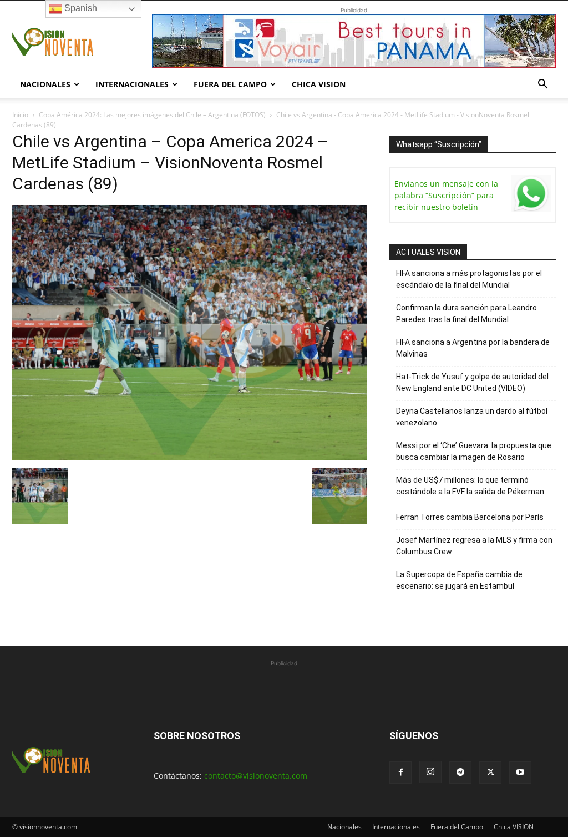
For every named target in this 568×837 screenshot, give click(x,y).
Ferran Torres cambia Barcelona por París (470, 517)
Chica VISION (319, 84)
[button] (542, 85)
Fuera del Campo (230, 84)
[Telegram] (460, 772)
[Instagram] (430, 772)
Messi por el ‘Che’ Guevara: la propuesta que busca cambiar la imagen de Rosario (473, 451)
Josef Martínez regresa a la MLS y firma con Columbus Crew (474, 545)
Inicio (20, 114)
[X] (490, 772)
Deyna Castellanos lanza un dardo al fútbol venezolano (471, 417)
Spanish (79, 8)
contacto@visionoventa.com (255, 775)
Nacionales (45, 84)
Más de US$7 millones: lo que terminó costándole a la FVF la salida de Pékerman (470, 485)
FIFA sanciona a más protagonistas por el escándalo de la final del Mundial (469, 279)
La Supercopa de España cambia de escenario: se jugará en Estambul (459, 580)
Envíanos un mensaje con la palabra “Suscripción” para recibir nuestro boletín (446, 195)
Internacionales (132, 84)
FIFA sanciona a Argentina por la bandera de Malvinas (473, 348)
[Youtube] (520, 772)
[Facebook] (400, 772)
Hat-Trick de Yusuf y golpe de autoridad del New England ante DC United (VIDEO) (472, 382)
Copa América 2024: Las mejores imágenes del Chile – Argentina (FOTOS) (152, 114)
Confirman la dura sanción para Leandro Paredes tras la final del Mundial (466, 313)
